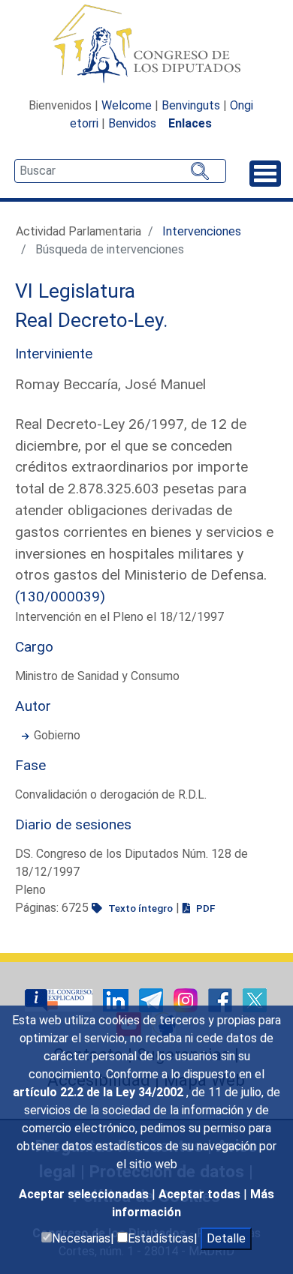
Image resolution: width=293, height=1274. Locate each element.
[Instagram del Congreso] (187, 999)
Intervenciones (201, 231)
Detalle (226, 1238)
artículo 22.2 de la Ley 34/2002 (99, 1092)
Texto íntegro (139, 908)
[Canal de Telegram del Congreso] (152, 999)
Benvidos (132, 123)
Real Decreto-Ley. (91, 320)
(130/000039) (60, 596)
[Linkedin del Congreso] (117, 999)
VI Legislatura (75, 291)
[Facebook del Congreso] (221, 999)
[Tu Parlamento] (60, 999)
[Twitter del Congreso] (254, 999)
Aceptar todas (201, 1194)
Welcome (126, 105)
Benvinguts (191, 105)
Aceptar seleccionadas (85, 1194)
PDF (204, 908)
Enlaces (190, 123)
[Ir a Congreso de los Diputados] (146, 43)
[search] (120, 171)
